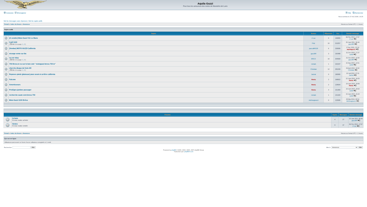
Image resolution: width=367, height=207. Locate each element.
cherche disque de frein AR (20, 68)
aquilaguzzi (351, 49)
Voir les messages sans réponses (15, 21)
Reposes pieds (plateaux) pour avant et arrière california (32, 74)
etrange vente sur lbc (18, 54)
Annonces (26, 24)
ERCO (313, 59)
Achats (15, 118)
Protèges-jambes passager (20, 90)
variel (351, 54)
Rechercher (358, 13)
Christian (314, 69)
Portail (6, 24)
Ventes (15, 124)
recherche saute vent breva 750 (22, 95)
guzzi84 (351, 44)
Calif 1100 (13, 42)
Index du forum (16, 24)
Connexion (9, 13)
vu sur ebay (14, 58)
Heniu (313, 79)
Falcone (12, 79)
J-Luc (314, 38)
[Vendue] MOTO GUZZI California (22, 48)
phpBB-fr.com (188, 151)
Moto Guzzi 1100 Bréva (18, 100)
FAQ (349, 13)
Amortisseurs (15, 85)
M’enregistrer (21, 13)
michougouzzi (313, 100)
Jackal (313, 74)
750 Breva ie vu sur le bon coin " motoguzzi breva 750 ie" (32, 64)
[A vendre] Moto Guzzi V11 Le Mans (23, 38)
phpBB (173, 150)
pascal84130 (313, 48)
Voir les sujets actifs (35, 21)
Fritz (313, 43)
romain (313, 64)
